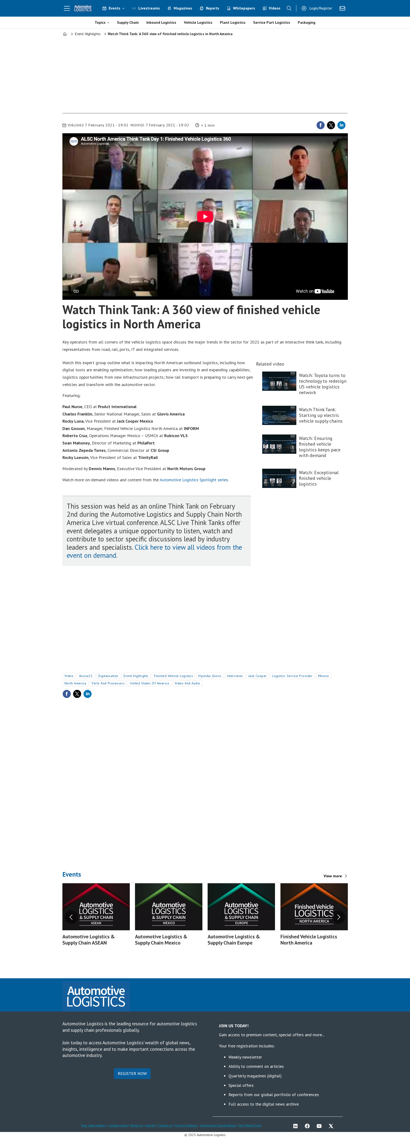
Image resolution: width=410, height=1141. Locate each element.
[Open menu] (66, 8)
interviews (235, 676)
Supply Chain (128, 22)
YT (320, 1126)
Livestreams (149, 8)
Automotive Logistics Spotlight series (194, 479)
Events (114, 8)
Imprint (150, 1125)
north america (75, 683)
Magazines (183, 8)
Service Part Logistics (271, 22)
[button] (71, 917)
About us (136, 1125)
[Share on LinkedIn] (341, 125)
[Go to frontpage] (83, 8)
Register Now (132, 1073)
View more (333, 876)
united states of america (149, 683)
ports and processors (108, 683)
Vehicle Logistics (198, 22)
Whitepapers (244, 8)
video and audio (187, 683)
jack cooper (257, 676)
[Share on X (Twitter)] (331, 125)
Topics (100, 22)
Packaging (306, 22)
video (69, 676)
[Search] (289, 8)
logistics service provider (292, 676)
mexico (323, 676)
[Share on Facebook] (320, 125)
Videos (274, 8)
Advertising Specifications (218, 1125)
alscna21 (86, 676)
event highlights (136, 676)
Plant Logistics (233, 22)
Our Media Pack (250, 1125)
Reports (212, 8)
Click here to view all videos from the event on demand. (154, 551)
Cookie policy (119, 1125)
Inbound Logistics (161, 22)
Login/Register (320, 8)
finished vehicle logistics (173, 676)
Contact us (165, 1125)
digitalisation (108, 676)
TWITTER (332, 1126)
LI (297, 1126)
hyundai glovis (209, 676)
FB (308, 1126)
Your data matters (93, 1125)
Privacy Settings (186, 1125)
